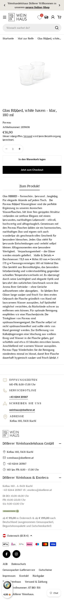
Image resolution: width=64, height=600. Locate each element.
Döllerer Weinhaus (22, 594)
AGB (5, 564)
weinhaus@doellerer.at (20, 457)
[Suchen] (57, 28)
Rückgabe (38, 575)
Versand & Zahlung (36, 581)
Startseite (8, 38)
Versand (27, 136)
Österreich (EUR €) (18, 535)
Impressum (9, 575)
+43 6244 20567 (16, 463)
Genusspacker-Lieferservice (19, 569)
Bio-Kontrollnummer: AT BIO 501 (22, 587)
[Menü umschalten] (5, 17)
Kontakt (24, 575)
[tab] (29, 187)
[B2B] (46, 17)
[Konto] (53, 17)
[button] (5, 5)
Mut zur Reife (26, 38)
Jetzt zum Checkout (32, 169)
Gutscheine (45, 569)
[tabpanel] (32, 277)
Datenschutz (18, 564)
